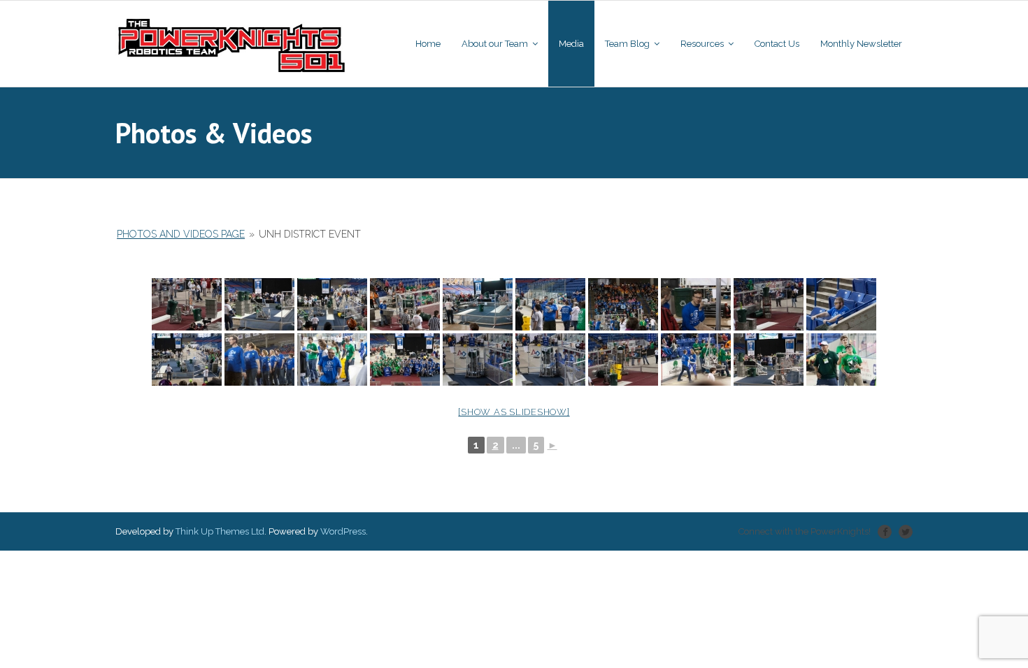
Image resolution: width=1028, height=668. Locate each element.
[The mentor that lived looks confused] (696, 304)
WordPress (343, 531)
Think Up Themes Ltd (220, 531)
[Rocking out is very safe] (841, 359)
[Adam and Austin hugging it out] (550, 304)
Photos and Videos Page (181, 234)
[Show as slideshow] (513, 412)
